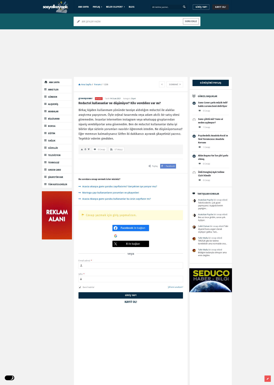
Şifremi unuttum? (175, 287)
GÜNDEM (52, 97)
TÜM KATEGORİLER (57, 184)
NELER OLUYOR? (114, 7)
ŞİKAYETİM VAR (55, 177)
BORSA (51, 126)
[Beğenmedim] (89, 149)
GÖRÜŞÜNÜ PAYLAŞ (210, 83)
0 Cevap (206, 110)
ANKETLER (53, 89)
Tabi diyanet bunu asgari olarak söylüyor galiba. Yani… (213, 229)
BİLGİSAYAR (54, 118)
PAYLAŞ (96, 7)
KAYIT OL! (220, 7)
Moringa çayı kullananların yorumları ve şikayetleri (110, 192)
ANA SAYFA (83, 7)
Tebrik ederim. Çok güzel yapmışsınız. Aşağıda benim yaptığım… (210, 205)
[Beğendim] (82, 149)
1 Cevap (206, 127)
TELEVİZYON (54, 155)
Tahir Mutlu (203, 238)
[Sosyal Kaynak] (58, 6)
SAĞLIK (51, 140)
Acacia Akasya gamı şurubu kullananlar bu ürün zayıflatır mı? (116, 198)
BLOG (131, 7)
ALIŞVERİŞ (53, 104)
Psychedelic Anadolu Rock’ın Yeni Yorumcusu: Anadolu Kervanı (213, 139)
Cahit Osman (204, 226)
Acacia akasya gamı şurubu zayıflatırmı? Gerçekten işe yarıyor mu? (119, 186)
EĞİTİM (51, 133)
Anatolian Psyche (205, 200)
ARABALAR (53, 111)
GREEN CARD (54, 170)
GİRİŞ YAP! (201, 7)
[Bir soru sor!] (267, 378)
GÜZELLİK (53, 148)
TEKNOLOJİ (53, 162)
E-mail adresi (85, 260)
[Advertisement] (137, 53)
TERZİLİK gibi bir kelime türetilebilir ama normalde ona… (212, 242)
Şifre (81, 274)
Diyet (133, 98)
